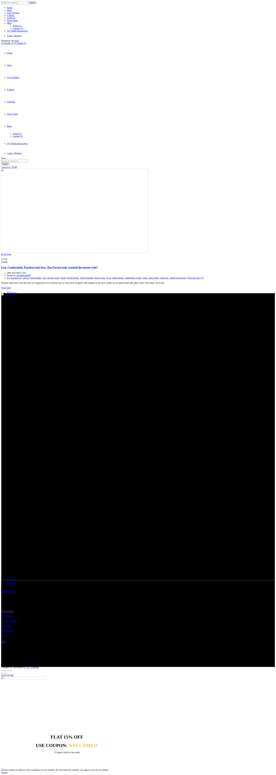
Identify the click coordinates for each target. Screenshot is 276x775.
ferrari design (73, 278)
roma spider (153, 278)
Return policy (6, 625)
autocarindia (35, 278)
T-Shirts (10, 15)
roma (145, 278)
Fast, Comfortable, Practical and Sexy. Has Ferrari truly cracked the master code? (49, 267)
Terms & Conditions (9, 620)
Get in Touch (8, 591)
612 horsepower (14, 278)
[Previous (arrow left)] (2, 673)
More (9, 23)
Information (7, 611)
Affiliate (4, 635)
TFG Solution (32, 667)
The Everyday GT (195, 278)
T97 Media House (17, 31)
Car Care (13, 13)
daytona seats (53, 278)
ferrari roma (100, 278)
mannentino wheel (133, 278)
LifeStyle (11, 18)
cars (44, 278)
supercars (164, 278)
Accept (4, 772)
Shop (9, 10)
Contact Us (18, 28)
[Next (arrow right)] (5, 673)
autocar (26, 278)
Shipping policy (7, 630)
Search (32, 3)
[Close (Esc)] (2, 670)
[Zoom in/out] (11, 670)
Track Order (12, 20)
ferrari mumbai (86, 278)
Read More (6, 254)
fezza (108, 278)
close (16, 40)
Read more (6, 288)
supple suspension (178, 278)
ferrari (63, 278)
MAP (3, 641)
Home (10, 7)
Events (4, 262)
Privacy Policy (7, 615)
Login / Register (14, 36)
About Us (17, 26)
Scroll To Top (7, 675)
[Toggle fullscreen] (8, 670)
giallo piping (118, 278)
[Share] (5, 670)
